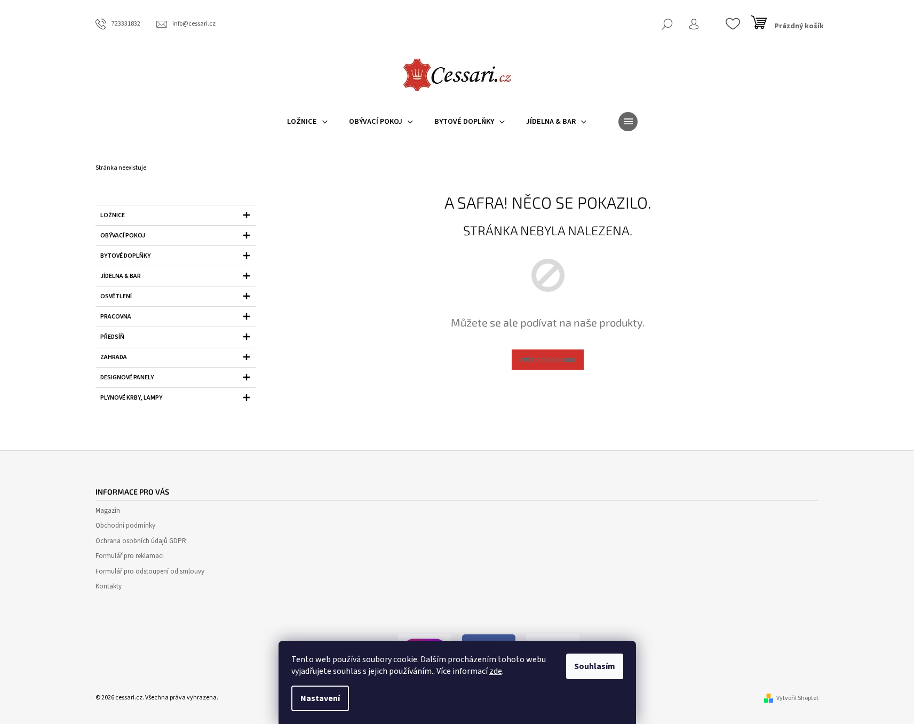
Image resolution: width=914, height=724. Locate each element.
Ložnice (112, 215)
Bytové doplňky (125, 255)
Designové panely (127, 377)
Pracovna (115, 316)
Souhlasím (594, 666)
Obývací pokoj (122, 235)
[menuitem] (307, 121)
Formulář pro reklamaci (130, 556)
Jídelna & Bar (120, 276)
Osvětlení (116, 296)
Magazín (108, 510)
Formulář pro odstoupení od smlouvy (150, 571)
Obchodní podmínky (125, 525)
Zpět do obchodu (548, 359)
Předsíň (112, 336)
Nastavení (320, 698)
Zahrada (113, 357)
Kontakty (109, 586)
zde (495, 671)
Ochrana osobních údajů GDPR (141, 541)
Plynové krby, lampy (131, 397)
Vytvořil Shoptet (797, 698)
